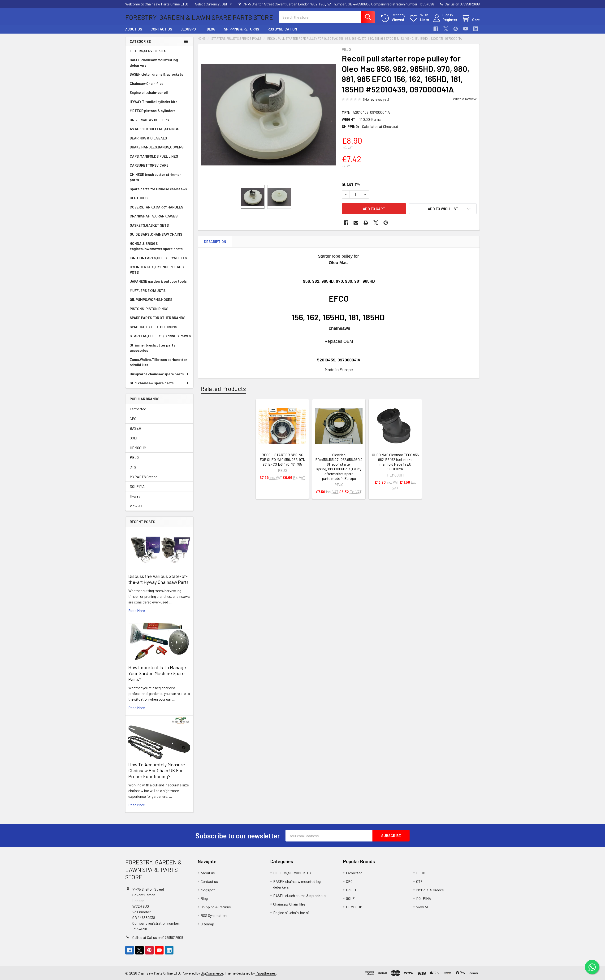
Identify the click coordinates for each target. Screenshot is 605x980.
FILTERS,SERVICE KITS (148, 51)
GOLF (134, 438)
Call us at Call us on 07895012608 (157, 937)
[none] (268, 114)
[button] (443, 208)
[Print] (366, 222)
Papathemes (265, 973)
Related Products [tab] (223, 388)
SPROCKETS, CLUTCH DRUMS (153, 327)
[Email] (356, 222)
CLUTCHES (138, 198)
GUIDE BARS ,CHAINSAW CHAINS (156, 234)
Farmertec (138, 409)
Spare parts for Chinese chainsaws (158, 189)
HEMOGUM (138, 447)
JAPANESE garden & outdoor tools (158, 281)
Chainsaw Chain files (147, 83)
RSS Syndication (282, 29)
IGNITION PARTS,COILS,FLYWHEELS (158, 258)
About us (133, 29)
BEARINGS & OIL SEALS (148, 138)
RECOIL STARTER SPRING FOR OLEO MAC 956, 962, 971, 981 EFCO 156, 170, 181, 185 (282, 459)
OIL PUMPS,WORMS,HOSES (151, 299)
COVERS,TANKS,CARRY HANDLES (156, 207)
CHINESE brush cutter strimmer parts (155, 177)
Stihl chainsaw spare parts (152, 383)
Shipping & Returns (241, 29)
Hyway (135, 496)
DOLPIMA (137, 486)
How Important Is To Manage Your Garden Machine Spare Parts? (157, 673)
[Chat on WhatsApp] (592, 967)
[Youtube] (465, 29)
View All (136, 505)
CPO (133, 418)
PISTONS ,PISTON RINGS (149, 309)
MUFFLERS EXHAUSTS (147, 290)
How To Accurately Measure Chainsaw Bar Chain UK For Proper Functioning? (156, 770)
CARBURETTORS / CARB (149, 165)
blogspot (189, 29)
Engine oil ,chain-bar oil (149, 92)
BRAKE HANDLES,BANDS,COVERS (156, 147)
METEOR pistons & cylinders (153, 110)
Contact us (161, 29)
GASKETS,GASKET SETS (149, 225)
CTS (133, 467)
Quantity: (351, 184)
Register (449, 19)
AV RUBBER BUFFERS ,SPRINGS (154, 129)
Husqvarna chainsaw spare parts (157, 374)
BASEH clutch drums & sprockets (156, 74)
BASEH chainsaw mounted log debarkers (154, 62)
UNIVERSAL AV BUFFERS (149, 120)
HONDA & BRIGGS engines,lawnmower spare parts (156, 246)
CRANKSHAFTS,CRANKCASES (153, 216)
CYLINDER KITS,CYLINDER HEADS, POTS (157, 269)
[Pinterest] (455, 29)
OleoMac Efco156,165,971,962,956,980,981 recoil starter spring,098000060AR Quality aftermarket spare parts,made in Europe (339, 466)
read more (136, 610)
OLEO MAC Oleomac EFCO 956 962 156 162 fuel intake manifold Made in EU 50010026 (395, 461)
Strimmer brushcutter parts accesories (152, 348)
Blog (211, 29)
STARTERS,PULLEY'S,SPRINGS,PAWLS (160, 336)
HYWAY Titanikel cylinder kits (153, 102)
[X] (445, 29)
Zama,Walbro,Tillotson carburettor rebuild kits (158, 362)
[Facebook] (436, 29)
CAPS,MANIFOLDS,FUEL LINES (154, 156)
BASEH (135, 428)
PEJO (134, 457)
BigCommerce (212, 973)
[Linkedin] (475, 29)
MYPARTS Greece (143, 476)
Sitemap (207, 924)
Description (215, 241)
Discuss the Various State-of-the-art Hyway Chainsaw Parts (158, 579)
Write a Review (465, 98)
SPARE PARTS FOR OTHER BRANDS (157, 318)
